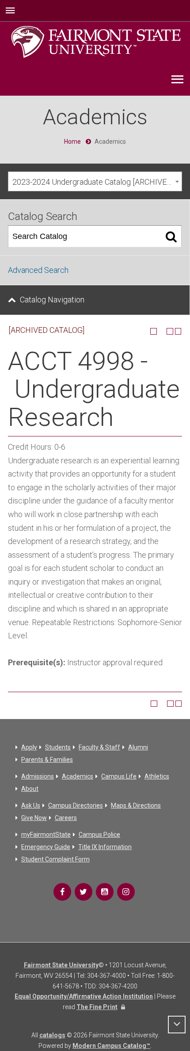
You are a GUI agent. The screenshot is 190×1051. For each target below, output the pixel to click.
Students (58, 747)
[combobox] (95, 181)
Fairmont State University (61, 965)
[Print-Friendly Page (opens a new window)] (170, 331)
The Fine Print (97, 1006)
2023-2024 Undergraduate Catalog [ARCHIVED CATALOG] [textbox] (97, 181)
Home (72, 141)
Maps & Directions (136, 805)
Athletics (156, 776)
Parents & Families (47, 759)
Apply (29, 747)
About (29, 788)
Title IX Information (105, 846)
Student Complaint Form (55, 859)
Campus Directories (75, 805)
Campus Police (99, 834)
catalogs (52, 1035)
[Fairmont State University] (96, 41)
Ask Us (30, 805)
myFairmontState (46, 834)
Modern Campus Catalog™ (111, 1045)
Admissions (37, 776)
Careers (66, 817)
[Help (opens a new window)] (178, 331)
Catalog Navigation (52, 299)
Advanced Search (38, 270)
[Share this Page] (162, 331)
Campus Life (119, 776)
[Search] (171, 236)
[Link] (62, 892)
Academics (77, 776)
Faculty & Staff (99, 747)
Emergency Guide (45, 846)
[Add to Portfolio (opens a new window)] (153, 331)
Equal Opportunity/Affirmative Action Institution (84, 996)
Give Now (34, 817)
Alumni (138, 747)
